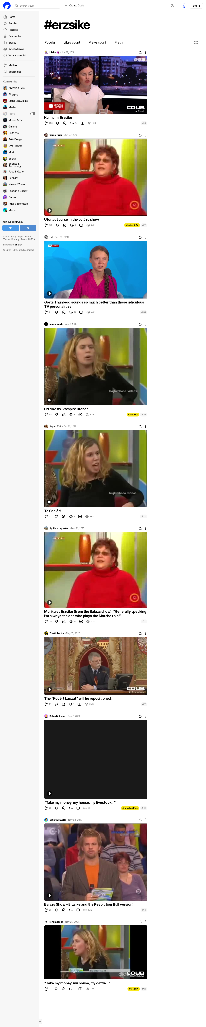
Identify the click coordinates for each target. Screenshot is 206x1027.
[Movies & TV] (19, 120)
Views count (97, 42)
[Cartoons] (19, 133)
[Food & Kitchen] (19, 171)
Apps (20, 236)
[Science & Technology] (19, 165)
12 (143, 516)
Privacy (15, 239)
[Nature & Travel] (19, 184)
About (6, 236)
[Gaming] (19, 126)
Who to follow (16, 49)
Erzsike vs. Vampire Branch (66, 409)
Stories (12, 42)
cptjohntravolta (57, 820)
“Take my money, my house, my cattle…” (77, 983)
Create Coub (76, 5)
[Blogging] (19, 94)
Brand (28, 236)
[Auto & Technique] (19, 203)
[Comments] (65, 123)
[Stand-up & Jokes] (19, 101)
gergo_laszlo (56, 324)
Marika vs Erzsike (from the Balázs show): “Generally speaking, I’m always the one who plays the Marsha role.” (95, 613)
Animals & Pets (130, 808)
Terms (6, 239)
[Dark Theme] (172, 5)
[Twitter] (10, 228)
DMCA (31, 239)
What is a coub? (17, 55)
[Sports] (19, 158)
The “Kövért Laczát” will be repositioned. (78, 698)
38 (143, 312)
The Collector (56, 633)
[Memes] (19, 210)
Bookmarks (15, 71)
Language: (12, 244)
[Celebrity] (19, 178)
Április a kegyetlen (59, 528)
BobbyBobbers (57, 716)
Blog (13, 236)
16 (143, 414)
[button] (196, 42)
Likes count (72, 42)
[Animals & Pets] (19, 88)
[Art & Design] (19, 139)
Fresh (119, 42)
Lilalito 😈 (54, 52)
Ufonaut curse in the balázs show (71, 219)
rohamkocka (56, 922)
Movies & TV (132, 225)
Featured (13, 29)
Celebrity (133, 414)
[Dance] (19, 197)
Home (12, 16)
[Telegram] (28, 228)
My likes (13, 65)
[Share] (140, 52)
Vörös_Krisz (55, 135)
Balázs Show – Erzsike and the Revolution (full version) (89, 904)
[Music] (19, 152)
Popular (13, 23)
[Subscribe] (32, 113)
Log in (196, 5)
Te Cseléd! (52, 511)
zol (50, 237)
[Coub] (7, 5)
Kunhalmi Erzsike (58, 117)
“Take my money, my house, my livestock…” (80, 802)
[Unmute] (49, 210)
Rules (24, 239)
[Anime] (19, 113)
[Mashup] (19, 107)
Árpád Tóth (55, 426)
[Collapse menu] (40, 1021)
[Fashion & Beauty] (19, 191)
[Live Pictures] (19, 146)
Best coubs (15, 36)
